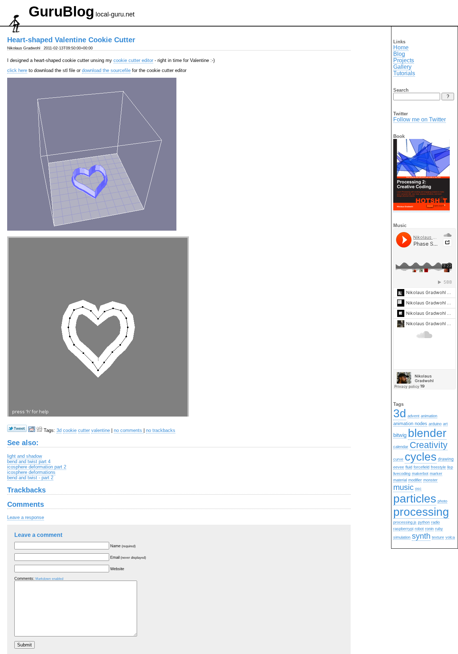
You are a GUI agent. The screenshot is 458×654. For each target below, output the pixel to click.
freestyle (438, 467)
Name (123, 546)
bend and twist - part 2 (30, 477)
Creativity (429, 445)
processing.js (404, 522)
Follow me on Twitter (419, 119)
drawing (446, 459)
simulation (401, 537)
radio (435, 522)
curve (398, 459)
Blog (399, 54)
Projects (403, 60)
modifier (415, 480)
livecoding (401, 473)
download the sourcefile (106, 70)
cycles (421, 456)
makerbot (420, 473)
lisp (450, 467)
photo (442, 501)
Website (117, 569)
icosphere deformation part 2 (36, 467)
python (424, 522)
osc (418, 488)
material (400, 480)
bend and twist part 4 (28, 461)
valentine (100, 430)
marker (436, 473)
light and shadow (24, 456)
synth (421, 536)
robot (419, 528)
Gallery (402, 67)
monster (430, 480)
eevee (398, 467)
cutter (84, 430)
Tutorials (404, 73)
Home (401, 47)
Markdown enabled (49, 579)
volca (450, 537)
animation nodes (410, 423)
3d (59, 430)
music (403, 487)
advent (413, 416)
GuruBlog (61, 11)
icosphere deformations (31, 472)
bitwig (399, 435)
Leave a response (25, 517)
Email (128, 557)
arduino (435, 424)
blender (427, 433)
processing (421, 511)
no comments (128, 430)
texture (438, 537)
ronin (429, 528)
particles (414, 498)
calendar (400, 446)
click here (17, 70)
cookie (70, 430)
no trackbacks (160, 430)
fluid (408, 467)
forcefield (421, 467)
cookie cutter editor (133, 60)
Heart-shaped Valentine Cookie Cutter (71, 40)
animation (429, 416)
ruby (439, 528)
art (445, 424)
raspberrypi (403, 528)
